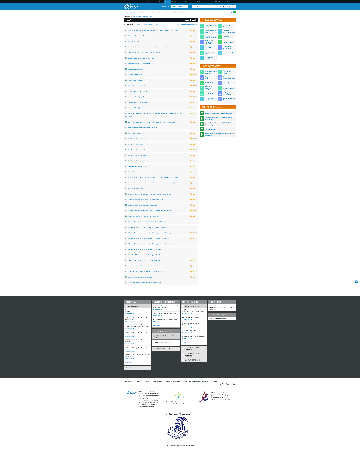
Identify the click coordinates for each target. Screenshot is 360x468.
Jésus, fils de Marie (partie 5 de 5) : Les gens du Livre (144, 216)
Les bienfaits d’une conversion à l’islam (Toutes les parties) (218, 124)
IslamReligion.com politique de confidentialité (196, 381)
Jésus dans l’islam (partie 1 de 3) (138, 69)
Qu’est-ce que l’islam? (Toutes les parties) (218, 113)
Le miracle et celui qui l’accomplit (138, 172)
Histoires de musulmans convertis (209, 42)
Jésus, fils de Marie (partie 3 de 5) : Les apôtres (142, 205)
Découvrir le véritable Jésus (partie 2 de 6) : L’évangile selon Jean (147, 227)
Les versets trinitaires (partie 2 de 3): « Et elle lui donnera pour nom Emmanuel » (152, 122)
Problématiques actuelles (210, 99)
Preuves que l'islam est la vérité (211, 26)
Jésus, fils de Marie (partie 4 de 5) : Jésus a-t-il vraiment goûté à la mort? (150, 210)
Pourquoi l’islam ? (211, 129)
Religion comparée (143, 16)
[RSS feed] (233, 384)
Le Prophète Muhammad (227, 93)
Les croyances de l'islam (210, 31)
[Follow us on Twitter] (227, 384)
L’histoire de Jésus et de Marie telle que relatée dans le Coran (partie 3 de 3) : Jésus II (154, 183)
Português (187, 1)
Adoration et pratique (209, 83)
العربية (155, 1)
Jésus (157, 24)
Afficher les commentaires (180, 12)
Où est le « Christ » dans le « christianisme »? (142, 36)
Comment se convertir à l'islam (229, 31)
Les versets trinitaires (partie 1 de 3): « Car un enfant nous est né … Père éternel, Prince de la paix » (153, 115)
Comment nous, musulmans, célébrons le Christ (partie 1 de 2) (147, 266)
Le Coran (208, 47)
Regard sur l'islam (163, 12)
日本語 (198, 1)
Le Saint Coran (209, 93)
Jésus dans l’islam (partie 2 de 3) (138, 74)
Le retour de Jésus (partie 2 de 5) (138, 144)
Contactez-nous (224, 12)
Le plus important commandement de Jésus (141, 58)
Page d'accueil (130, 12)
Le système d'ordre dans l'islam (211, 58)
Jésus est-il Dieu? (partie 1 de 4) (138, 91)
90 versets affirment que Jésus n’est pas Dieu (141, 277)
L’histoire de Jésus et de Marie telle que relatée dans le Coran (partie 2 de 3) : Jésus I (153, 177)
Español (161, 1)
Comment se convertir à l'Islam (229, 77)
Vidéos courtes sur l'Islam (229, 99)
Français (167, 1)
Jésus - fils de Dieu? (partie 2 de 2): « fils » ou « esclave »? (145, 52)
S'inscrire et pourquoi (179, 7)
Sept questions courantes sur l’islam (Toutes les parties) (219, 134)
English (149, 1)
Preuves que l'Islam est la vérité (211, 72)
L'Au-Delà (226, 83)
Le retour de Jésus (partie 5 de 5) (138, 161)
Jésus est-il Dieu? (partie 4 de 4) (138, 108)
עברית (233, 1)
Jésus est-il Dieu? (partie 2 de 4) (138, 97)
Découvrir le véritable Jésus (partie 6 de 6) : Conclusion (144, 249)
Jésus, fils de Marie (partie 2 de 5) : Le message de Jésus (145, 199)
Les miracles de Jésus (134, 133)
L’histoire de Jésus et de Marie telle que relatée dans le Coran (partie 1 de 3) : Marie (153, 30)
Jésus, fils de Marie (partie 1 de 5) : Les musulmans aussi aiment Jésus (149, 194)
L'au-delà (226, 37)
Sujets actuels (209, 53)
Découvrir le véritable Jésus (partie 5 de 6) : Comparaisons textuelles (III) (150, 244)
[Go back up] (356, 281)
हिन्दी (216, 1)
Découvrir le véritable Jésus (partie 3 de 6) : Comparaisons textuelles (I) (149, 233)
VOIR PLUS (128, 362)
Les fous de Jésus (133, 41)
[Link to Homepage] (131, 6)
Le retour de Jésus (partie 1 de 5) (138, 138)
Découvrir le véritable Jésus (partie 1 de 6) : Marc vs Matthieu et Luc (148, 221)
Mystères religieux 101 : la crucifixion (139, 63)
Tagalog (210, 1)
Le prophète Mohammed (227, 47)
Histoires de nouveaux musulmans (209, 88)
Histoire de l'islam (229, 53)
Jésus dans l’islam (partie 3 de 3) (138, 80)
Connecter (165, 6)
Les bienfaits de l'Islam (228, 72)
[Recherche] (221, 6)
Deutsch (174, 1)
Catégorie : (129, 24)
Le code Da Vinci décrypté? (136, 85)
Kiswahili (221, 1)
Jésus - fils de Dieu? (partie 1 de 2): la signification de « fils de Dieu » (148, 47)
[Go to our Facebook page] (221, 384)
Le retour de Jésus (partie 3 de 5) (138, 150)
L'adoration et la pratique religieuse (211, 36)
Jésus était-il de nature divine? (137, 166)
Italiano (204, 1)
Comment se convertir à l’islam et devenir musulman (218, 118)
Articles (141, 12)
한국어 (227, 1)
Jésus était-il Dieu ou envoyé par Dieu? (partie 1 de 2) (144, 255)
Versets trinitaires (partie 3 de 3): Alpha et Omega (143, 127)
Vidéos (151, 12)
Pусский (181, 1)
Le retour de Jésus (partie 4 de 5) (138, 155)
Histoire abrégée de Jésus (136, 188)
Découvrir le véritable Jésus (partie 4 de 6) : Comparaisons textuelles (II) (149, 238)
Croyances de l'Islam (209, 77)
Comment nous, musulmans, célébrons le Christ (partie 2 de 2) (147, 271)
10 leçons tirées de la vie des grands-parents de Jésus (144, 282)
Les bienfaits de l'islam (228, 26)
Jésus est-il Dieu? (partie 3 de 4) (138, 102)
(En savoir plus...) (130, 313)
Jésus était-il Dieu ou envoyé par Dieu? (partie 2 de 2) (144, 260)
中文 (193, 1)
